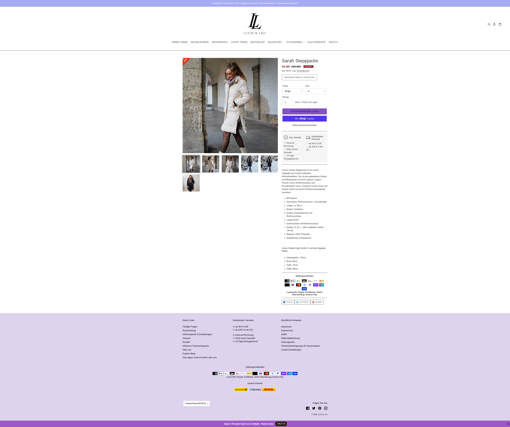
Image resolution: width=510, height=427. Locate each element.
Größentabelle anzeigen (299, 77)
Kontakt (186, 342)
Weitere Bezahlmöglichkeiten (304, 125)
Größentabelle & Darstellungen (197, 334)
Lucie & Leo (322, 414)
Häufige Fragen (190, 327)
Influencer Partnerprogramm (196, 346)
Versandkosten (303, 71)
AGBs (284, 334)
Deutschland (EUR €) (196, 403)
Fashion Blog (189, 353)
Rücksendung (189, 330)
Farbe (285, 86)
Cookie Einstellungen (291, 350)
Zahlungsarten (288, 342)
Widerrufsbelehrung (290, 338)
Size (307, 86)
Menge (285, 97)
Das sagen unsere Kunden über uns (200, 357)
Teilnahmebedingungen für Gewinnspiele (300, 346)
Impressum (286, 327)
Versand (186, 338)
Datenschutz (287, 330)
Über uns (187, 350)
